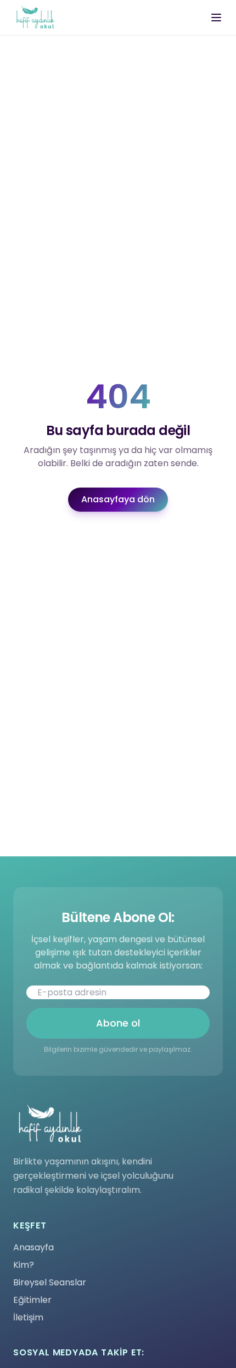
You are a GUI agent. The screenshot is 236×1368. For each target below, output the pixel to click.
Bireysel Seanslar (49, 1282)
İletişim (28, 1317)
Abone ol (118, 1023)
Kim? (23, 1265)
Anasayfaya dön (118, 499)
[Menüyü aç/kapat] (216, 17)
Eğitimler (32, 1300)
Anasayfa (33, 1247)
